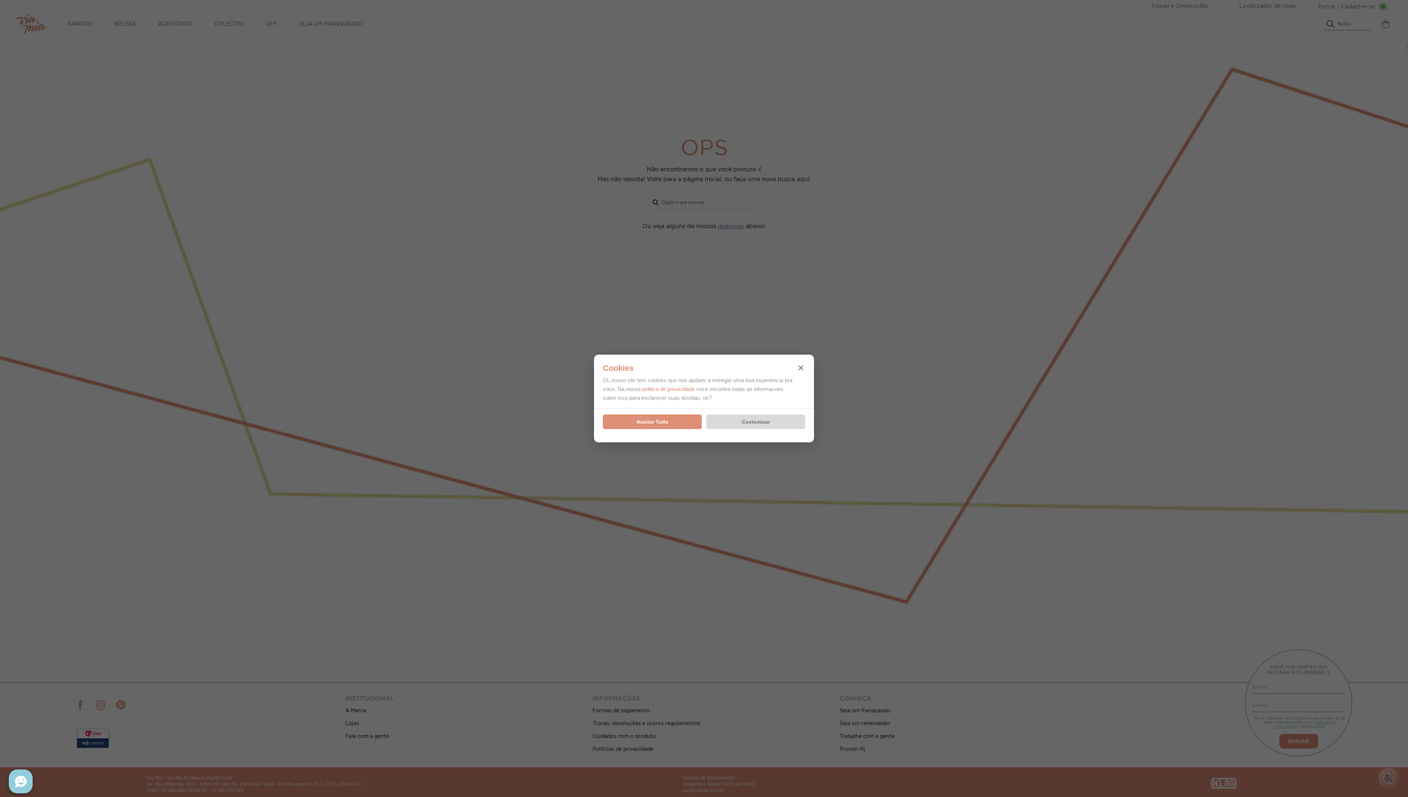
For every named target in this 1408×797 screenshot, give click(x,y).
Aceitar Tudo (652, 422)
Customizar (756, 422)
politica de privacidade (668, 389)
